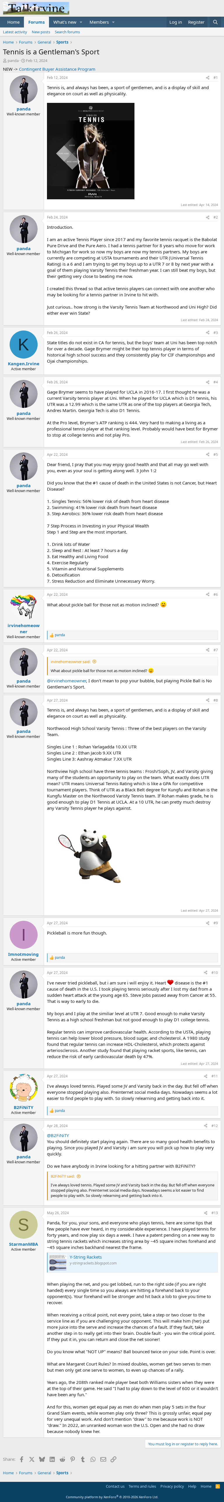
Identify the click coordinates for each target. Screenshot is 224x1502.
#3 (216, 332)
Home (13, 22)
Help (192, 1486)
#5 (216, 454)
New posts (41, 31)
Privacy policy (172, 1486)
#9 (216, 922)
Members (99, 22)
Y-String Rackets (86, 1257)
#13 (214, 1212)
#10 (214, 972)
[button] (81, 22)
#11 (214, 1076)
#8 (216, 700)
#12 (214, 1125)
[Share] (207, 78)
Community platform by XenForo (112, 1497)
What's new (64, 22)
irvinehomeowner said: (70, 661)
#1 (216, 77)
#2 (216, 217)
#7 (216, 650)
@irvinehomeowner (66, 680)
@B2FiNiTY (58, 1135)
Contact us (115, 1486)
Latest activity (15, 31)
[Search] (215, 22)
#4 (216, 382)
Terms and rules (142, 1486)
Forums (36, 22)
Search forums (67, 31)
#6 (216, 594)
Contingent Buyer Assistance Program (57, 69)
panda (13, 60)
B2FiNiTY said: (63, 1176)
